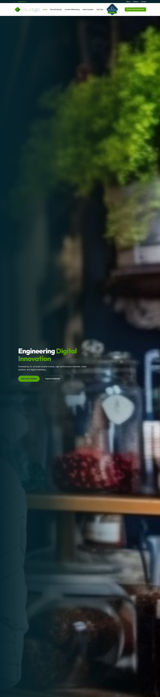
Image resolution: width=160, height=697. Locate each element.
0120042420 (22, 1)
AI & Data (100, 9)
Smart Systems (88, 9)
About (128, 1)
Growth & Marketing (72, 9)
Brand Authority (56, 9)
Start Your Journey (29, 379)
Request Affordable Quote (135, 9)
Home (45, 9)
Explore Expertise (52, 379)
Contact (143, 1)
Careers (135, 1)
